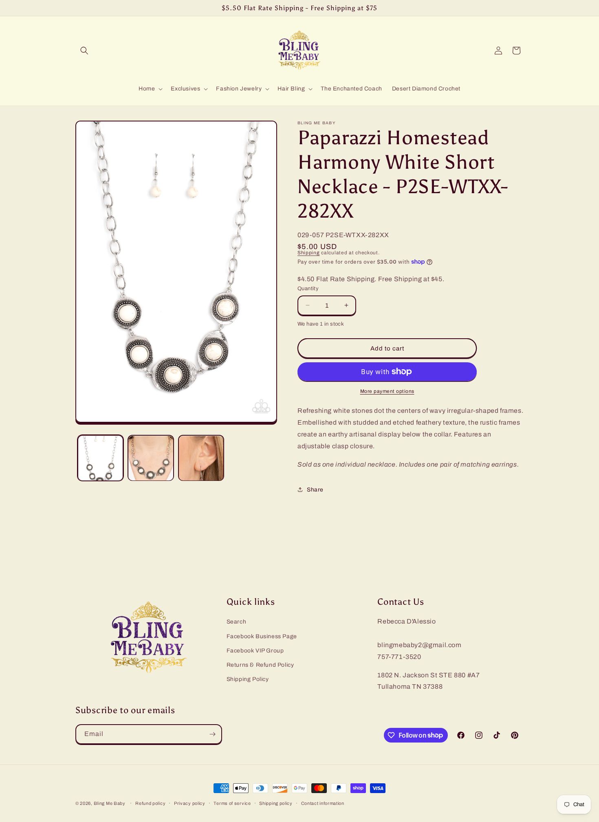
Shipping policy (276, 802)
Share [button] (315, 490)
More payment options (387, 391)
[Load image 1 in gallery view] (100, 458)
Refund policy (150, 802)
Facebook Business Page (262, 636)
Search (237, 622)
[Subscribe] (212, 734)
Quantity (308, 288)
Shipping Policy (248, 679)
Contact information (322, 802)
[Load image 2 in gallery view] (151, 458)
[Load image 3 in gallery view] (201, 458)
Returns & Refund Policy (260, 664)
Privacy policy (189, 802)
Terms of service (232, 802)
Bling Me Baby (110, 803)
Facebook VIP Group (255, 650)
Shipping (308, 253)
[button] (84, 51)
